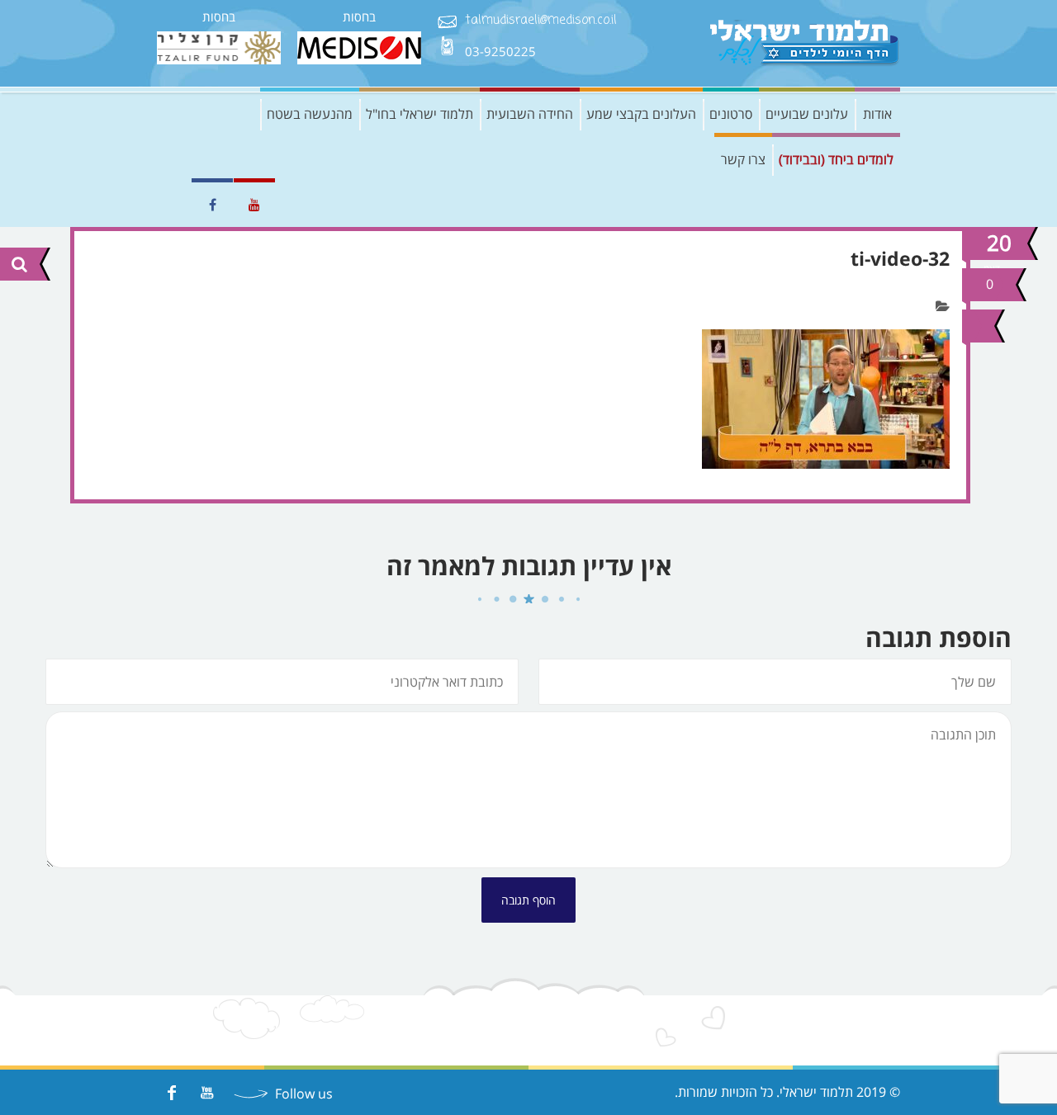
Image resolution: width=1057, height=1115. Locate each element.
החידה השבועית (529, 114)
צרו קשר (743, 159)
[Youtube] (206, 1092)
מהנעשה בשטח (310, 114)
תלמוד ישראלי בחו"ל (419, 114)
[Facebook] (171, 1092)
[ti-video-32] (976, 326)
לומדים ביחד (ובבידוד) (836, 159)
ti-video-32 (900, 258)
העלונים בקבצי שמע (641, 114)
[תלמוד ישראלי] (805, 43)
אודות (877, 114)
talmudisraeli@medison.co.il (541, 21)
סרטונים (730, 114)
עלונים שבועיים (806, 114)
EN (169, 204)
